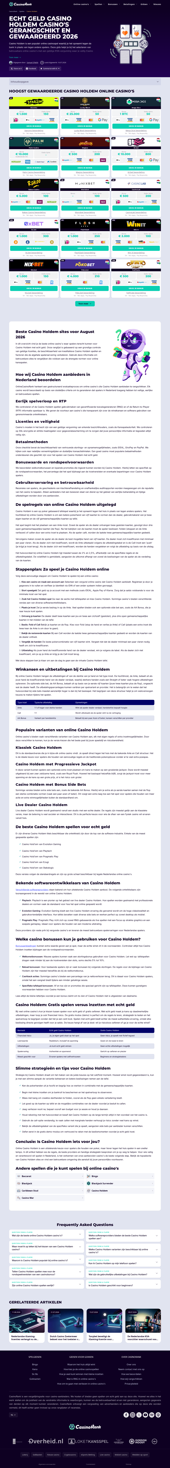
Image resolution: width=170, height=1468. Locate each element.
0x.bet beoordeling (33, 252)
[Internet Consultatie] (45, 1441)
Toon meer (83, 303)
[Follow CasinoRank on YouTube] (145, 1415)
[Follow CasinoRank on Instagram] (132, 1415)
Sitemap (128, 1464)
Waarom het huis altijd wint (81, 1364)
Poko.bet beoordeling (84, 293)
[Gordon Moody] (137, 1441)
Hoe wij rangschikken (131, 1378)
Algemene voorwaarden (47, 1464)
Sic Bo (35, 1374)
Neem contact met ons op (131, 1369)
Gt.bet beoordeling (136, 172)
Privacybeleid (131, 1383)
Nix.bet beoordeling (34, 293)
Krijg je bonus (34, 126)
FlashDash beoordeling (85, 252)
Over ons (131, 1364)
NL (12, 1415)
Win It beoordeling (136, 252)
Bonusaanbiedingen (26, 946)
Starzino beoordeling (33, 130)
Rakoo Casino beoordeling (34, 212)
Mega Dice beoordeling (136, 130)
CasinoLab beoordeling (136, 212)
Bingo (35, 1364)
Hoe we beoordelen (131, 1374)
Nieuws (157, 4)
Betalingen (129, 4)
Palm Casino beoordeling (34, 172)
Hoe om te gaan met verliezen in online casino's (81, 1383)
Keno (35, 1369)
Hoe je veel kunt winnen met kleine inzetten (81, 1374)
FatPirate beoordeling (136, 293)
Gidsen (144, 4)
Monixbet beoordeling (85, 212)
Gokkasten (35, 1378)
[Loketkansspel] (88, 1441)
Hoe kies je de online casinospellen (81, 1369)
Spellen (98, 4)
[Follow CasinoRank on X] (139, 1415)
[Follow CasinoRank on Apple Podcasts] (158, 1415)
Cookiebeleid (90, 1464)
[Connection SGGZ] (119, 1441)
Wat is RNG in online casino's (81, 1378)
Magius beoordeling (85, 172)
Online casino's (81, 4)
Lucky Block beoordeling (85, 130)
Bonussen (113, 4)
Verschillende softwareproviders (32, 889)
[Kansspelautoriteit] (17, 1441)
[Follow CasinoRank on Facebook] (126, 1415)
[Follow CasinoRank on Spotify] (151, 1415)
